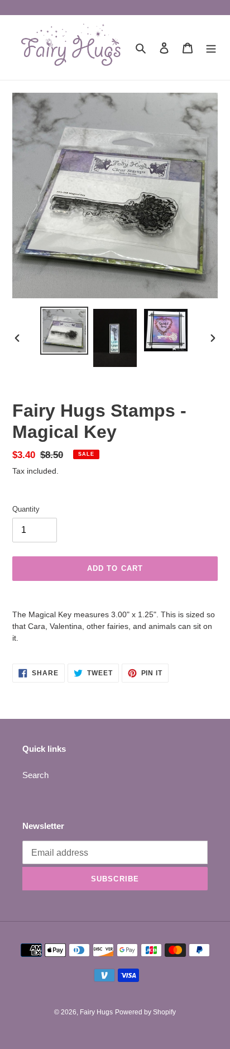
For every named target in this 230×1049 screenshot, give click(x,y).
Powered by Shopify (145, 1012)
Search (35, 775)
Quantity (26, 509)
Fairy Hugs (96, 1012)
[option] (64, 330)
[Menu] (211, 48)
